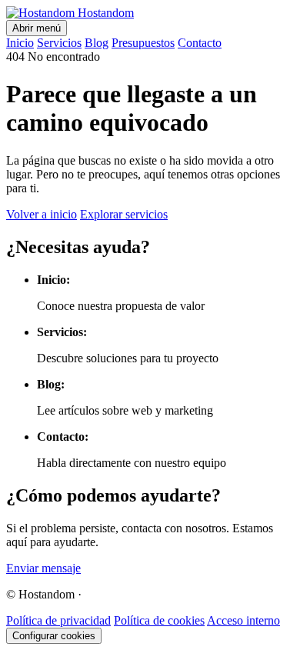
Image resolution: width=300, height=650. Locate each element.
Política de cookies (159, 620)
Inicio (20, 42)
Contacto (200, 42)
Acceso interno (243, 620)
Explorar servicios (124, 214)
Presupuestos (143, 42)
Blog (96, 42)
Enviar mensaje (43, 568)
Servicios (59, 42)
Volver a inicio (41, 214)
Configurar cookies (53, 636)
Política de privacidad (58, 620)
